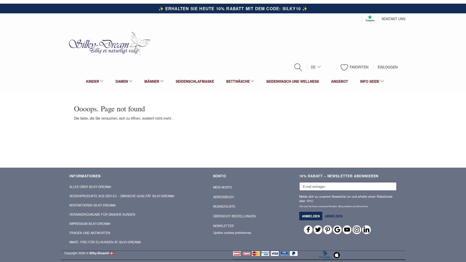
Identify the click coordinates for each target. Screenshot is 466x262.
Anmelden (311, 216)
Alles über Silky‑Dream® (90, 187)
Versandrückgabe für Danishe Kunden (102, 214)
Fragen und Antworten (89, 233)
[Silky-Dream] (108, 43)
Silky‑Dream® (99, 253)
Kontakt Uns (393, 18)
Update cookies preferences (232, 232)
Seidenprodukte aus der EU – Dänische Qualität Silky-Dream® (121, 196)
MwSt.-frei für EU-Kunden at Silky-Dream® (105, 242)
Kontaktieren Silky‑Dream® (92, 205)
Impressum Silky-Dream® (89, 223)
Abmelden (333, 216)
